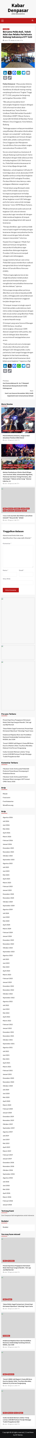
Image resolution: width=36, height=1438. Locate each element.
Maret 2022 (7, 1020)
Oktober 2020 (8, 1086)
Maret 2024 (7, 928)
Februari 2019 (8, 1155)
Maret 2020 (7, 1105)
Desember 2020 (8, 1078)
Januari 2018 (7, 1205)
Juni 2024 (6, 917)
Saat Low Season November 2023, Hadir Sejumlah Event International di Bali (19, 393)
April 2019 (6, 1147)
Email (21, 570)
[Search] (32, 20)
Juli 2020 (6, 1090)
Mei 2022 (6, 1013)
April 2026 (6, 833)
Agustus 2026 (8, 817)
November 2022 (8, 990)
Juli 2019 (6, 1136)
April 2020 (6, 1101)
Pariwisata (18, 430)
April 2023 (6, 971)
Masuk (5, 794)
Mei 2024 (6, 921)
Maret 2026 (7, 836)
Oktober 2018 (8, 1170)
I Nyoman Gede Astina (10, 769)
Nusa (4, 510)
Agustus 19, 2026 (13, 1308)
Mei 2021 (6, 1059)
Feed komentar (8, 801)
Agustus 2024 (8, 909)
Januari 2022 (7, 1028)
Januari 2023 (7, 982)
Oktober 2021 (8, 1040)
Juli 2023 (6, 959)
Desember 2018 (8, 1162)
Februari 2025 (8, 886)
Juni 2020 (6, 1093)
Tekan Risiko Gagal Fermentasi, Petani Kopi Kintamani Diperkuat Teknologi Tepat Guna (18, 730)
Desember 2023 (8, 940)
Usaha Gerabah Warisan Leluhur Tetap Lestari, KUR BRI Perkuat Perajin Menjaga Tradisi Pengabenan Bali (17, 754)
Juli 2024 (6, 913)
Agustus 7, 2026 (13, 520)
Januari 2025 (7, 890)
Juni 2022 (6, 1009)
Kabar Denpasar (18, 7)
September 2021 (8, 1044)
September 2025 (8, 859)
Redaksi (5, 1227)
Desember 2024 (8, 894)
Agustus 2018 (8, 1178)
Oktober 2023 (8, 948)
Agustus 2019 (8, 1132)
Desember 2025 (8, 848)
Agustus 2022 (8, 1001)
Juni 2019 (6, 1139)
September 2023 (8, 951)
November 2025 (8, 852)
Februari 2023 (8, 978)
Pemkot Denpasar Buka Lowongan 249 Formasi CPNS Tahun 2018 (16, 779)
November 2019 (8, 1120)
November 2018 (8, 1166)
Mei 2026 (6, 829)
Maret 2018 (7, 1197)
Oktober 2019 (8, 1124)
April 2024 (6, 925)
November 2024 (8, 898)
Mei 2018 (6, 1189)
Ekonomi (10, 465)
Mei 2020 (6, 1097)
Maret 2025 (7, 882)
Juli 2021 (6, 1051)
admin (6, 40)
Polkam (24, 430)
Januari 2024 (7, 936)
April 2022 (6, 1017)
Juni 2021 (6, 1055)
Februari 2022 (8, 1024)
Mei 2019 (6, 1143)
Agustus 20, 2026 (13, 1272)
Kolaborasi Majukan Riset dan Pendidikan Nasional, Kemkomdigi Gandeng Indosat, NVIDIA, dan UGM (17, 737)
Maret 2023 (7, 974)
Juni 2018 (6, 1185)
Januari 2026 (7, 844)
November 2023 (8, 944)
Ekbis (4, 465)
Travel (25, 467)
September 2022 (8, 997)
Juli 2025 (6, 867)
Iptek (22, 508)
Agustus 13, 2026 (13, 1385)
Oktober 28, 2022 (15, 40)
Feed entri (6, 797)
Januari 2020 (7, 1113)
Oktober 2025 (8, 856)
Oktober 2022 (8, 994)
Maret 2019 (7, 1151)
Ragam (20, 467)
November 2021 (8, 1036)
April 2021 (6, 1063)
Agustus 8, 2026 (13, 483)
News (12, 430)
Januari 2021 (7, 1074)
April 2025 (6, 879)
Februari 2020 (8, 1109)
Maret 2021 (7, 1067)
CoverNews (29, 1432)
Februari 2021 (8, 1070)
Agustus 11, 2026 (13, 440)
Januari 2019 (7, 1159)
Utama (30, 430)
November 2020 (8, 1082)
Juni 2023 (6, 963)
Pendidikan (11, 1261)
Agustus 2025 (8, 863)
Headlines (6, 29)
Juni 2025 (6, 871)
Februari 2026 (8, 840)
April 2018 (6, 1193)
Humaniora (24, 465)
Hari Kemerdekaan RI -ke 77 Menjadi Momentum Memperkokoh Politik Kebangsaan (16, 384)
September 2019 (8, 1128)
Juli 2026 (6, 821)
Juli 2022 (6, 1005)
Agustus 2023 (8, 955)
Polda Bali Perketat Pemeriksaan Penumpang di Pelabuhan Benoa (16, 771)
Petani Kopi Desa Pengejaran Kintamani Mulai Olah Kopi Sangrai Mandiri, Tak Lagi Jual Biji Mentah (17, 722)
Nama (5, 570)
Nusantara (6, 467)
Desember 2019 (8, 1116)
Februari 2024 (8, 932)
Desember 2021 (8, 1032)
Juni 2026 (6, 825)
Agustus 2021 (8, 1047)
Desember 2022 (8, 986)
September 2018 (8, 1174)
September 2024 (8, 905)
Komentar (7, 543)
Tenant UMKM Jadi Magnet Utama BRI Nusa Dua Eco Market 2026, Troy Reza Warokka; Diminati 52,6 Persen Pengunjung (18, 745)
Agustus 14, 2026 (13, 1347)
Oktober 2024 (8, 902)
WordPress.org (8, 805)
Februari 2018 (8, 1201)
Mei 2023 (6, 967)
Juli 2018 (6, 1182)
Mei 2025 (6, 875)
